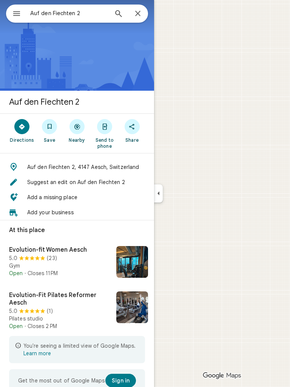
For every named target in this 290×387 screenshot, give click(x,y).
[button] (77, 167)
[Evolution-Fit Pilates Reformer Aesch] (77, 310)
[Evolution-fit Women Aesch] (77, 262)
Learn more (37, 353)
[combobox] (69, 13)
